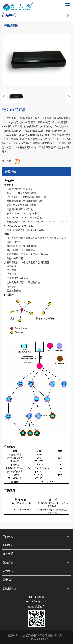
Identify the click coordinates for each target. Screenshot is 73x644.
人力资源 (8, 571)
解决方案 (8, 562)
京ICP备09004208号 (37, 639)
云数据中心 (9, 588)
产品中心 (8, 536)
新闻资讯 (8, 545)
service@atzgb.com (36, 601)
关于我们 (8, 579)
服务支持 (8, 553)
